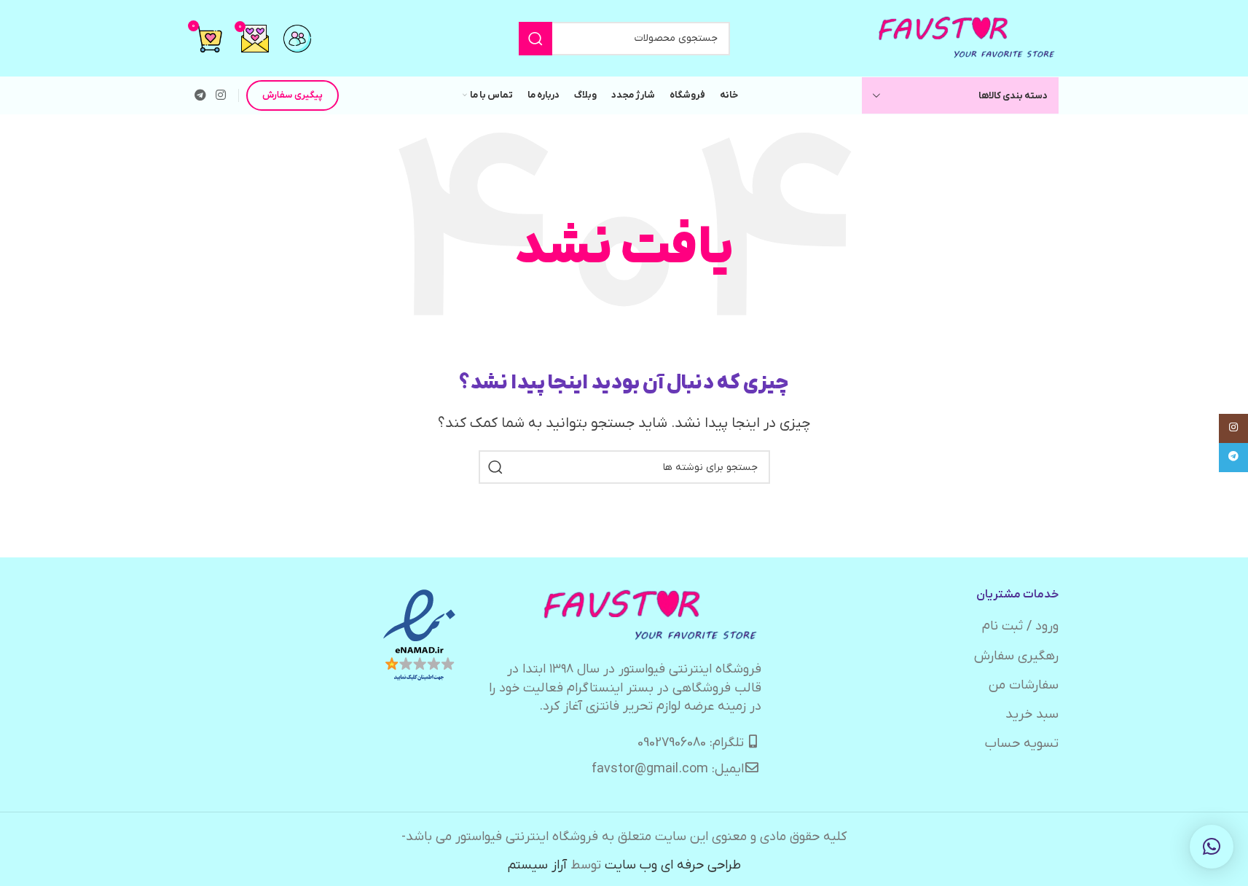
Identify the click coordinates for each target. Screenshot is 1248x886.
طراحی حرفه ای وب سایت (673, 865)
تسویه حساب (1022, 743)
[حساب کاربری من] (297, 38)
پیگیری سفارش (292, 95)
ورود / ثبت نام (1020, 626)
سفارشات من (1024, 685)
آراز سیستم (537, 865)
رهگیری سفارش (1016, 656)
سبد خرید (1032, 714)
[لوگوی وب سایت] (967, 37)
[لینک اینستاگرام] (221, 95)
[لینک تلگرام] (200, 95)
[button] (1211, 847)
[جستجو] (535, 38)
